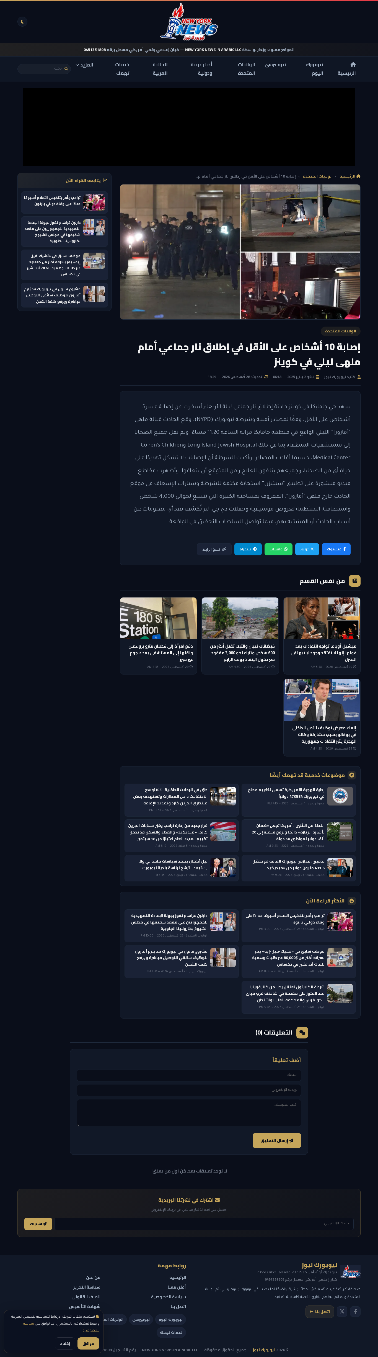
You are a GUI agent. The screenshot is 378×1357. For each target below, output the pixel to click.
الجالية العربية (160, 69)
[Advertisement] (189, 127)
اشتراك (36, 1223)
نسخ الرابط (211, 549)
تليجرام (245, 549)
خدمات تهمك (122, 69)
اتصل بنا (322, 1311)
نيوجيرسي (275, 64)
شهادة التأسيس (84, 1306)
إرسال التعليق (274, 1141)
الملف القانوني (85, 1296)
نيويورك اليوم (314, 69)
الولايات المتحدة (246, 69)
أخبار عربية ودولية (201, 69)
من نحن (93, 1277)
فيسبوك (334, 549)
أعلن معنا (177, 1287)
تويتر (304, 549)
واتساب (276, 549)
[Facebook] (355, 1311)
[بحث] (66, 69)
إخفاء (65, 1343)
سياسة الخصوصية (168, 1296)
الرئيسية (347, 72)
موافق (88, 1343)
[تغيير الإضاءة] (22, 22)
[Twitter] (342, 1311)
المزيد (87, 64)
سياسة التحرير (86, 1287)
